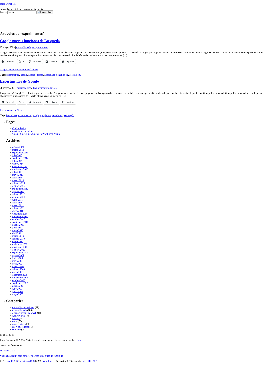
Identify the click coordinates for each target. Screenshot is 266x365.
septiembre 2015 (20, 152)
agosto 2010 (18, 224)
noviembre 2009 (20, 247)
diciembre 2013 (19, 166)
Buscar (3, 12)
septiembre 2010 (20, 222)
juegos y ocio (18, 315)
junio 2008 (17, 291)
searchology (75, 74)
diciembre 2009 (19, 244)
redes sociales (19, 324)
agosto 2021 (18, 147)
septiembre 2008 (20, 283)
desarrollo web (23, 47)
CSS (95, 361)
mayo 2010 (17, 230)
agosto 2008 (18, 286)
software (16, 329)
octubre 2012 (18, 186)
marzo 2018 (18, 149)
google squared (35, 74)
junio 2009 (17, 258)
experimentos (12, 74)
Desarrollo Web (7, 350)
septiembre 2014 (20, 158)
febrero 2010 (18, 238)
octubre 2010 (18, 219)
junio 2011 (17, 199)
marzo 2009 (18, 266)
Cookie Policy (19, 128)
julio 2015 (17, 155)
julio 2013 (17, 172)
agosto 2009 (18, 255)
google (23, 74)
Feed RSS (11, 361)
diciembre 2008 (19, 274)
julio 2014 (17, 161)
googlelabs (49, 74)
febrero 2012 (18, 194)
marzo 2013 (18, 180)
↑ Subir (78, 340)
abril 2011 (17, 202)
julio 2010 (17, 227)
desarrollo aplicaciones (23, 307)
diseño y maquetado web (44, 88)
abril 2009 (17, 263)
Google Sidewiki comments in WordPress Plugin (36, 134)
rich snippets (62, 74)
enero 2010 (17, 241)
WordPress (48, 361)
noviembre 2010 (20, 216)
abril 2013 (17, 177)
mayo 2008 (17, 294)
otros (14, 321)
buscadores (11, 115)
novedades (57, 115)
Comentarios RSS (26, 361)
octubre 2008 (18, 280)
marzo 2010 (18, 236)
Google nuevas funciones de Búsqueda (30, 41)
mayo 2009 (17, 261)
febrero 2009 (18, 269)
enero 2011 (17, 211)
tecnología (69, 115)
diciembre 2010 (19, 213)
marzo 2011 (18, 205)
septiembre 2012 (20, 188)
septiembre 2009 (20, 252)
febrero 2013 (18, 183)
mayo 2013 (17, 174)
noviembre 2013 (20, 169)
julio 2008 (17, 288)
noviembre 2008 (20, 277)
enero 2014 (17, 163)
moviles (16, 318)
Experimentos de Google (19, 81)
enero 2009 (17, 272)
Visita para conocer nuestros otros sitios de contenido (31, 356)
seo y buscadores (40, 47)
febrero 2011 (18, 208)
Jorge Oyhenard (8, 3)
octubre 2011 (18, 197)
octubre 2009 (18, 249)
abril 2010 (17, 233)
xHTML (87, 361)
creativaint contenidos (22, 131)
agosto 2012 (18, 191)
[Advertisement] (56, 21)
